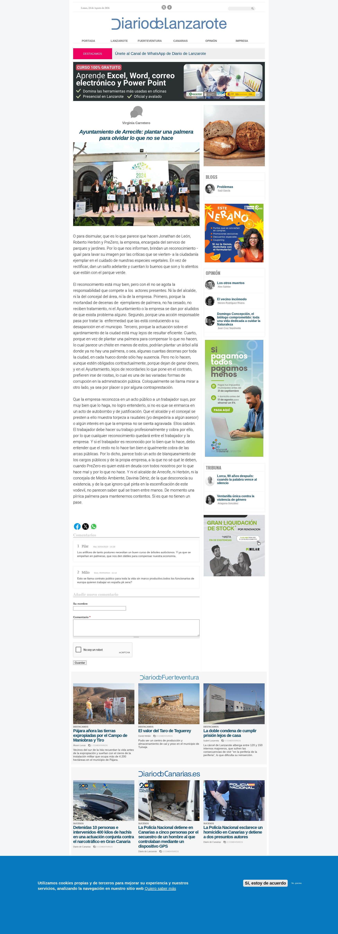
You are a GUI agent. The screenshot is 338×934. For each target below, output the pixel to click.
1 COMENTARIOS (99, 745)
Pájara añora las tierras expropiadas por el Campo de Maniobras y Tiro (100, 735)
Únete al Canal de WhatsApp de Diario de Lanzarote (160, 53)
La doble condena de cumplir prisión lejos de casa (229, 733)
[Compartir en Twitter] (85, 528)
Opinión (211, 40)
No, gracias (296, 883)
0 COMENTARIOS (164, 736)
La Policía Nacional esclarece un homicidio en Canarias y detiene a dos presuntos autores (232, 832)
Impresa (242, 40)
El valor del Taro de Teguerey (164, 730)
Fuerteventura (150, 40)
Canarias (180, 40)
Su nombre (80, 603)
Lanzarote (119, 40)
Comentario (81, 617)
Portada (88, 40)
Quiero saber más (160, 888)
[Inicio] (169, 30)
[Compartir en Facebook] (77, 528)
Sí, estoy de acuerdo (265, 883)
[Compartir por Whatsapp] (93, 528)
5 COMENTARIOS (233, 741)
